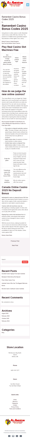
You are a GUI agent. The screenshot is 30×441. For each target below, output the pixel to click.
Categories (15, 403)
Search (4, 259)
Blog (3, 332)
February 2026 (6, 316)
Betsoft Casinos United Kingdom (10, 41)
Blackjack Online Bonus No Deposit (11, 277)
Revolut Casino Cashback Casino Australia (13, 288)
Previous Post (15, 241)
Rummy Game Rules (7, 235)
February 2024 (6, 321)
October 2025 (5, 318)
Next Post (15, 245)
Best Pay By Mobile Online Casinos (11, 43)
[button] (27, 4)
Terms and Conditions (15, 408)
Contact (15, 405)
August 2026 (5, 313)
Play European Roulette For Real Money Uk (13, 121)
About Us (15, 401)
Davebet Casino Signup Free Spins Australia (13, 273)
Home (15, 399)
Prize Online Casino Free (8, 280)
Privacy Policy (15, 407)
